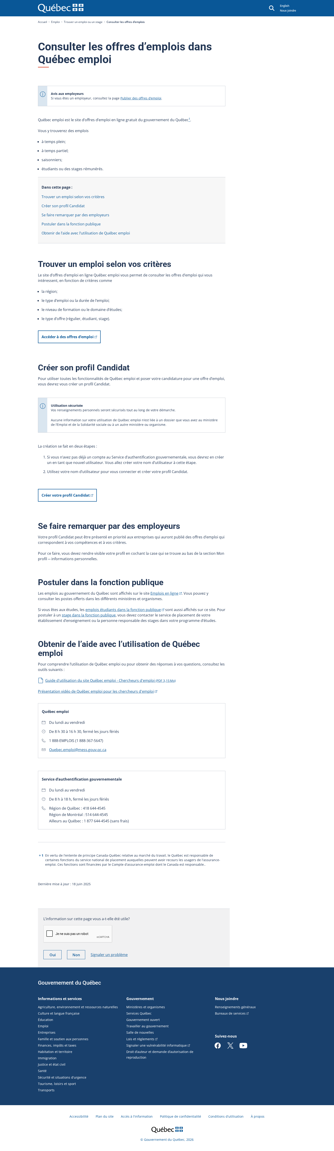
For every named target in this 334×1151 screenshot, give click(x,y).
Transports (46, 1090)
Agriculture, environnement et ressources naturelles (78, 1007)
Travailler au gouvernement (147, 1026)
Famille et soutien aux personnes (63, 1039)
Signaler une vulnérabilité (156, 1045)
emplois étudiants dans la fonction (123, 609)
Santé (42, 1071)
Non (78, 955)
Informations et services (60, 998)
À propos (257, 1116)
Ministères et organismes (145, 1007)
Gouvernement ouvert (143, 1020)
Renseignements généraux (235, 1007)
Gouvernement (140, 998)
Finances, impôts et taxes (57, 1045)
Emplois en (164, 593)
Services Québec (139, 1013)
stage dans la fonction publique (89, 615)
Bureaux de (230, 1013)
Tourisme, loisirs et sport (57, 1084)
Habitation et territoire (55, 1052)
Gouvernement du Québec (69, 983)
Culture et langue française (59, 1013)
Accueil (42, 22)
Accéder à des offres (68, 336)
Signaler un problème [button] (109, 954)
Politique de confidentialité (180, 1116)
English (284, 5)
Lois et (140, 1039)
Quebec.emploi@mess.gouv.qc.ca (77, 749)
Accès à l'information (137, 1116)
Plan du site (105, 1116)
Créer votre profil (66, 495)
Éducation (45, 1020)
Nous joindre (288, 10)
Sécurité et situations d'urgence (62, 1077)
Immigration (47, 1058)
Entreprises (46, 1032)
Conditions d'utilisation (226, 1116)
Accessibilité (79, 1116)
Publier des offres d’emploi (140, 98)
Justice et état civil (51, 1064)
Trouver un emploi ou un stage (83, 22)
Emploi (55, 22)
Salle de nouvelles (140, 1032)
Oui (56, 955)
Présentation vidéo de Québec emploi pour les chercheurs (96, 691)
